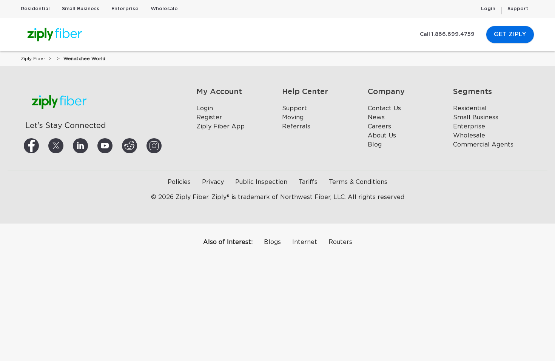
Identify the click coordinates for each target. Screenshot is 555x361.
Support (517, 8)
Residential (35, 8)
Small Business (80, 8)
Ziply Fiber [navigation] (33, 58)
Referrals (296, 126)
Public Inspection (261, 182)
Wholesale (164, 8)
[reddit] (138, 146)
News (376, 117)
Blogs (272, 242)
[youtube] (114, 146)
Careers (379, 126)
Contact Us (384, 108)
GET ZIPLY (510, 34)
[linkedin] (89, 146)
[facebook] (40, 146)
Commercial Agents (483, 145)
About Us (382, 136)
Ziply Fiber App (220, 126)
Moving (293, 117)
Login (488, 8)
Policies (179, 182)
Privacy (213, 182)
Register (209, 117)
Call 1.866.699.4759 (447, 34)
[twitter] (65, 146)
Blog (375, 145)
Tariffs (308, 182)
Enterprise (125, 8)
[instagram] (163, 146)
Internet (304, 242)
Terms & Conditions (358, 182)
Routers (340, 242)
